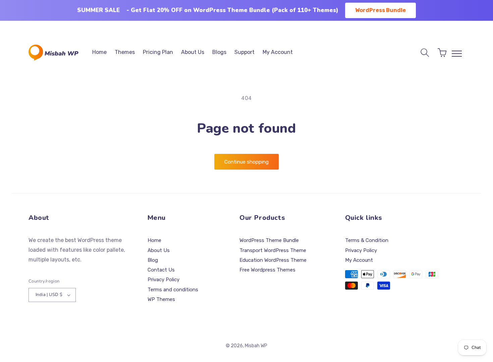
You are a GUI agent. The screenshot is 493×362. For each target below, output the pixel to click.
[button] (425, 52)
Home (154, 240)
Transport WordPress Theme (272, 250)
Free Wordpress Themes (267, 270)
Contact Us (161, 270)
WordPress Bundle (380, 10)
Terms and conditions (173, 290)
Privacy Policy (163, 280)
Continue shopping (246, 162)
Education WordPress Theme (273, 260)
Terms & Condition (366, 240)
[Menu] (457, 54)
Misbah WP (256, 346)
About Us (159, 250)
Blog (153, 260)
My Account (359, 260)
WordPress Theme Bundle (269, 240)
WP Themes (161, 299)
